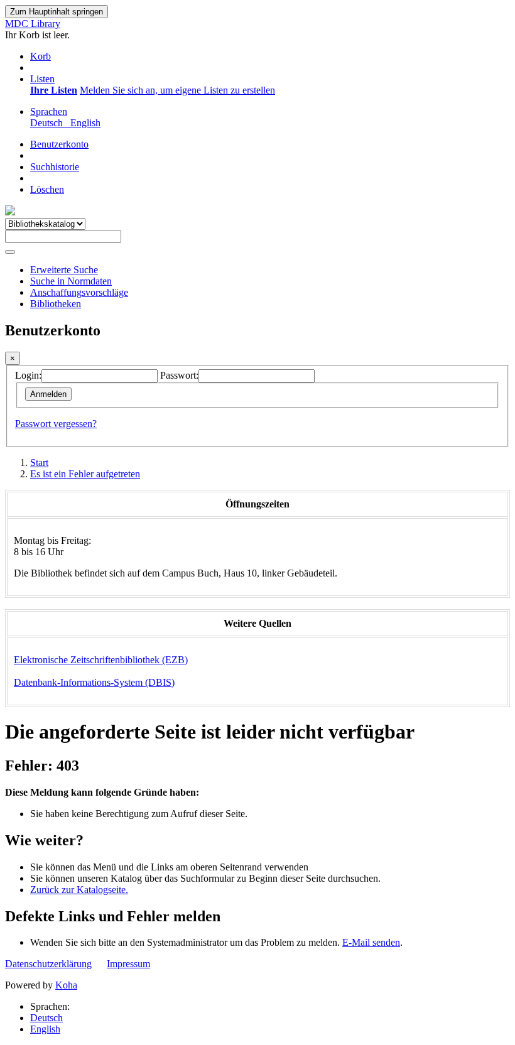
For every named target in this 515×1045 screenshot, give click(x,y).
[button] (40, 56)
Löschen (47, 189)
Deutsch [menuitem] (49, 122)
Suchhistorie (54, 166)
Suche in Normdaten (71, 281)
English (45, 1029)
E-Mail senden (371, 942)
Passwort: (179, 375)
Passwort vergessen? (56, 423)
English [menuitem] (85, 122)
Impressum (128, 963)
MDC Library (32, 23)
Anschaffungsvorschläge (79, 292)
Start (39, 462)
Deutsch (46, 1017)
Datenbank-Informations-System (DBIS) (94, 682)
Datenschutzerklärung (48, 963)
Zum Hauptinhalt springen (56, 11)
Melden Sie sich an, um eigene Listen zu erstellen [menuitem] (177, 90)
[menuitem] (53, 90)
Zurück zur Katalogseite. (79, 889)
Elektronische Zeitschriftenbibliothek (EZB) (101, 659)
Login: (28, 375)
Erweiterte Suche (64, 269)
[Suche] (10, 252)
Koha (66, 985)
